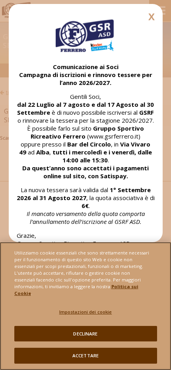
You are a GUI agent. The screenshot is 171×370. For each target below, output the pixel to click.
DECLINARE (85, 334)
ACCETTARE (85, 355)
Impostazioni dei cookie (85, 312)
